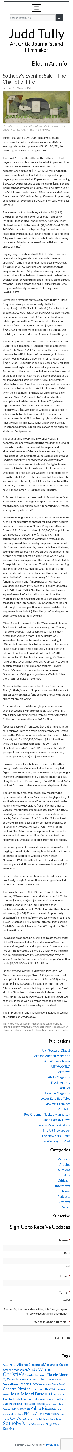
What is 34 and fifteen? (52, 1322)
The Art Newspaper (56, 1130)
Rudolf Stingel (42, 1419)
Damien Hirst (25, 1379)
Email (65, 1276)
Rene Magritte (47, 1414)
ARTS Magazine (59, 1077)
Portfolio (64, 1109)
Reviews (64, 1202)
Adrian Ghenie (10, 1365)
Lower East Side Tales (55, 1098)
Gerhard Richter (16, 1388)
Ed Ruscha (56, 1379)
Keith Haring (33, 1399)
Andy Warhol (40, 1369)
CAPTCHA (62, 1338)
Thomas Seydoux (31, 1029)
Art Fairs (64, 1159)
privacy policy (52, 1444)
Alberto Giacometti (30, 1364)
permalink (63, 1029)
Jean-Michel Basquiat (31, 1393)
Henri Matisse (52, 1389)
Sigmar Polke (55, 1419)
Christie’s (13, 1374)
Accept (66, 1299)
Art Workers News (57, 1061)
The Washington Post (55, 1141)
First (67, 1253)
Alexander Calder (56, 1364)
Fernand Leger (10, 1384)
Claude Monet (58, 1375)
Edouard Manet (19, 1026)
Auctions (36, 1023)
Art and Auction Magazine (52, 1056)
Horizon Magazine (57, 1093)
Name (64, 1240)
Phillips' (30, 1413)
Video (66, 1207)
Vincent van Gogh (41, 1424)
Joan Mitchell (20, 1399)
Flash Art (64, 1088)
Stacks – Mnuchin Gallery (53, 1125)
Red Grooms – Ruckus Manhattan (47, 1114)
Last (67, 1266)
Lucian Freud (20, 1403)
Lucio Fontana (37, 1403)
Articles (64, 1164)
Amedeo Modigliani (15, 1369)
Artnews (64, 1072)
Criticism (64, 1180)
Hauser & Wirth (38, 1389)
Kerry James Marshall (50, 1399)
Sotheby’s (15, 1029)
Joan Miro (7, 1399)
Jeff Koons (59, 1394)
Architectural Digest (56, 1050)
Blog (67, 1175)
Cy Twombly (11, 1379)
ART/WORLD (60, 1066)
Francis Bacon (29, 1384)
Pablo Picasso (52, 1026)
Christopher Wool (35, 1375)
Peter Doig (17, 1414)
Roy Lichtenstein (22, 1418)
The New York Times (55, 1136)
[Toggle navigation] (36, 8)
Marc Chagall (51, 1404)
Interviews (62, 1186)
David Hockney (42, 1379)
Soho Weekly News (56, 1120)
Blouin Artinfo (60, 1082)
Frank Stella (45, 1384)
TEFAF (28, 1424)
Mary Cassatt (36, 1026)
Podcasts (63, 1196)
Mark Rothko (21, 1409)
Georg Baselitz (59, 1384)
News (66, 1191)
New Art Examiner (57, 1104)
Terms (64, 1292)
